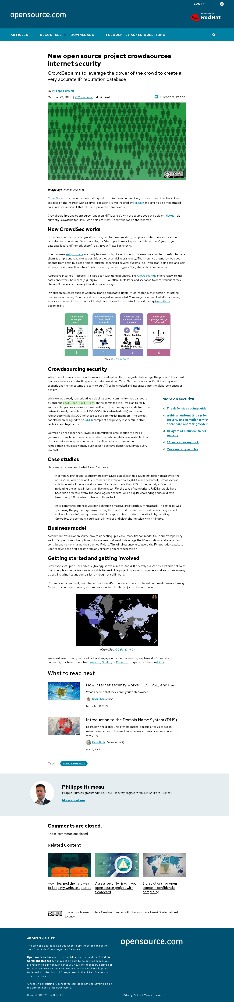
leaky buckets (74, 254)
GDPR (89, 420)
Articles (19, 35)
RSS (222, 4)
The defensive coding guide (186, 408)
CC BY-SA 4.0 (122, 359)
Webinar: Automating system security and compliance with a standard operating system (188, 420)
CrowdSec (54, 198)
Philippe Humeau (63, 91)
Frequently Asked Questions (135, 35)
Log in (199, 4)
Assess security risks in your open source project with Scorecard (116, 887)
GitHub (169, 215)
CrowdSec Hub (146, 275)
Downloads (82, 35)
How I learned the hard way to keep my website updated (69, 885)
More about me (73, 800)
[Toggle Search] (214, 34)
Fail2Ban (138, 202)
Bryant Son (98, 699)
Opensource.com (39, 957)
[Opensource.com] (38, 16)
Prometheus (162, 301)
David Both (98, 742)
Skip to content (133, 413)
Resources (51, 35)
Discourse (122, 662)
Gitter (160, 662)
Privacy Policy (132, 995)
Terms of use (152, 995)
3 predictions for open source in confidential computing (160, 887)
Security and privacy (74, 763)
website (95, 662)
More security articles (182, 449)
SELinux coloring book (183, 442)
